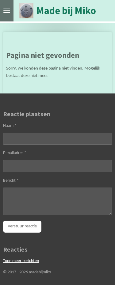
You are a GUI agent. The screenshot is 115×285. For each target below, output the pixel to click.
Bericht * (11, 180)
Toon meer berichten (21, 261)
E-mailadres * (14, 153)
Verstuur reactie (22, 226)
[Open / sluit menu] (6, 10)
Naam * (10, 126)
